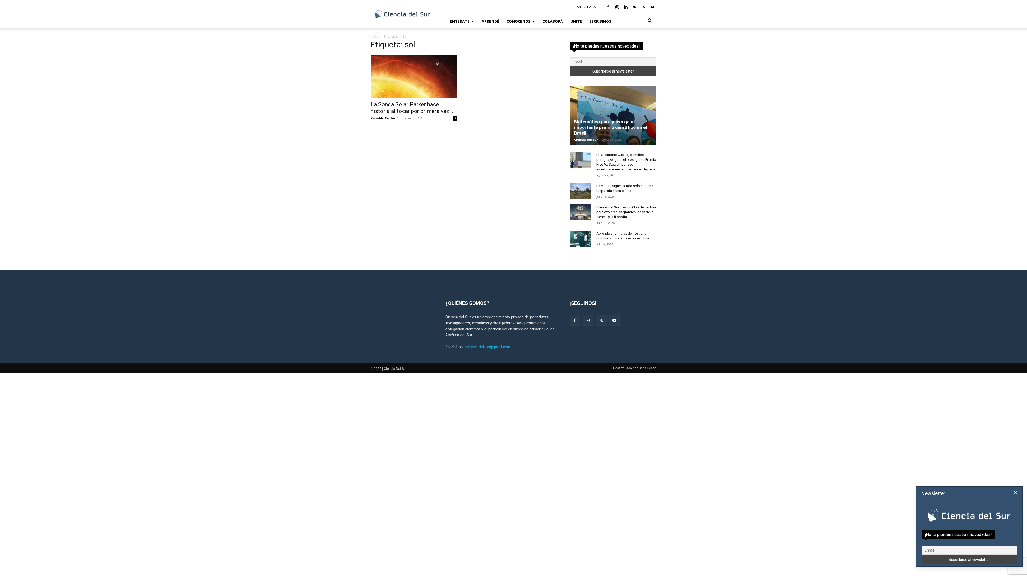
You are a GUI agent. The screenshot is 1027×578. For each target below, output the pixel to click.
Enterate (460, 21)
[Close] (1015, 492)
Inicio (375, 36)
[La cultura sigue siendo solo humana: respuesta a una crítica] (580, 191)
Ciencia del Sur (586, 140)
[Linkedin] (626, 7)
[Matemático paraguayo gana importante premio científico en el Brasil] (613, 115)
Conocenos (518, 21)
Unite (576, 21)
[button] (649, 21)
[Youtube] (652, 7)
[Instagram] (617, 7)
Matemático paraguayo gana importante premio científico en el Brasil (610, 127)
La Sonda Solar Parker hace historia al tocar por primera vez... (412, 107)
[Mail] (635, 7)
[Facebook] (608, 7)
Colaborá (552, 21)
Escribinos (600, 21)
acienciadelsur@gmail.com (487, 346)
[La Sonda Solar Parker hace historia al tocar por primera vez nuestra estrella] (414, 76)
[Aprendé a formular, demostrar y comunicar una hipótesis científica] (580, 239)
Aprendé (490, 21)
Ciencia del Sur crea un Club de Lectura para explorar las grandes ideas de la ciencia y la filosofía (626, 212)
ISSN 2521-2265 (585, 7)
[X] (643, 7)
